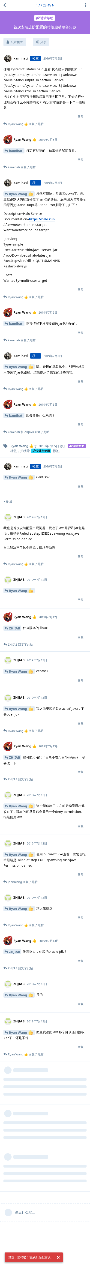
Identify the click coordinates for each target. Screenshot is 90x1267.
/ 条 (43, 5)
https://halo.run (42, 219)
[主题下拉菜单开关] (85, 5)
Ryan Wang (18, 194)
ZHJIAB (14, 628)
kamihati (16, 151)
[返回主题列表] (4, 5)
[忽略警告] (58, 1257)
